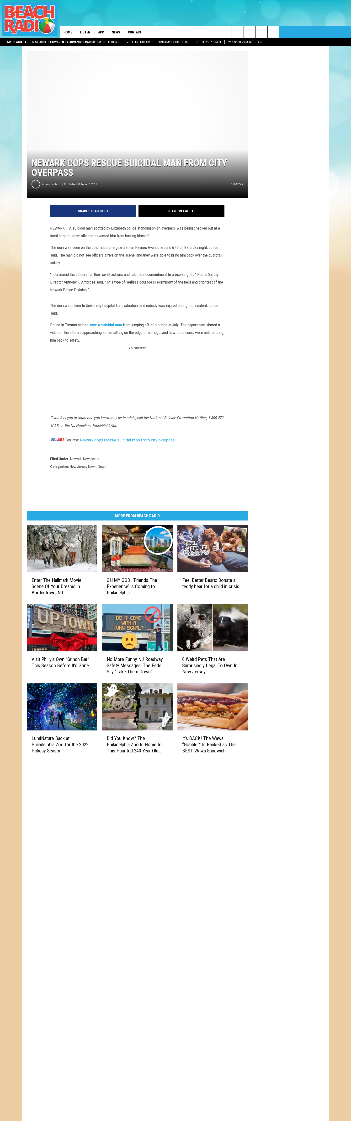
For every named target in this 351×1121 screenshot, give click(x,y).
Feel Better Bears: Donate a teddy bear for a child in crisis (210, 583)
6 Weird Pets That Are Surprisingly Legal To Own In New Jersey (209, 665)
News (116, 32)
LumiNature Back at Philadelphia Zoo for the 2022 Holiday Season (60, 744)
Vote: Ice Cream (138, 42)
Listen (85, 32)
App (101, 32)
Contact (135, 32)
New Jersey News (83, 467)
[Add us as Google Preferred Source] (249, 32)
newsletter (91, 459)
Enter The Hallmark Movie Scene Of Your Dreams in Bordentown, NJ (56, 586)
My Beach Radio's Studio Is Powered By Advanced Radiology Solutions (63, 42)
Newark (76, 459)
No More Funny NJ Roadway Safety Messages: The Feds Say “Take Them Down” (135, 665)
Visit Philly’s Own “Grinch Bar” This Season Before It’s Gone (60, 662)
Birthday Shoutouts (173, 42)
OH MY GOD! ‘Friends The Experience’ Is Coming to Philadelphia (132, 586)
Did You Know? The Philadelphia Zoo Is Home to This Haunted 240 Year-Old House (134, 744)
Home (68, 32)
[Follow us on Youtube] (273, 32)
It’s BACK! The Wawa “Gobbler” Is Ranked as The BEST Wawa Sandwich (209, 744)
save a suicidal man (105, 324)
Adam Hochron (51, 184)
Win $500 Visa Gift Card (245, 42)
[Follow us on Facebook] (261, 32)
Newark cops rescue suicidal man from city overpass (127, 440)
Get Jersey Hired (208, 42)
